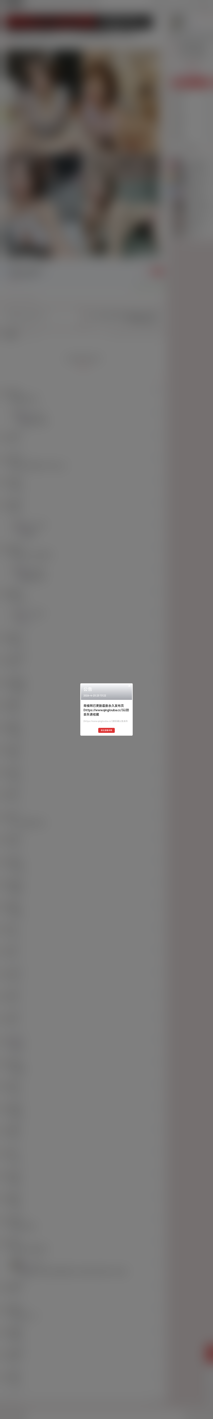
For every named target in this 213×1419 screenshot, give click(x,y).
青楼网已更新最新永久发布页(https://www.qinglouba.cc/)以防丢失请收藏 (106, 710)
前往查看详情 (106, 730)
